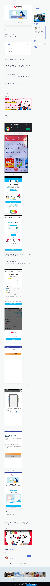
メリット (10, 48)
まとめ (10, 52)
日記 (13, 21)
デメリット (10, 49)
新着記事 (35, 49)
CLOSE (27, 44)
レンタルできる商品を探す (31, 584)
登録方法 (10, 51)
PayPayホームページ (12, 549)
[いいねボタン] (5, 29)
